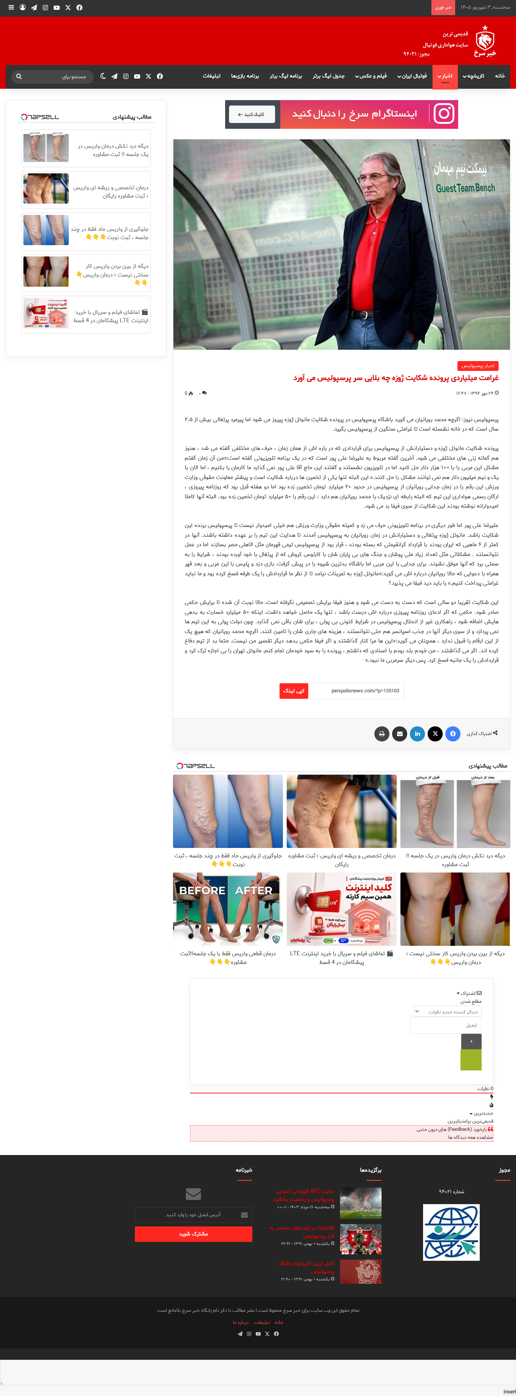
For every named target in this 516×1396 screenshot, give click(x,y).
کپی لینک (293, 691)
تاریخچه (475, 76)
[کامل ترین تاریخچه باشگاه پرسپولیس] (361, 1272)
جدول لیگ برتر (329, 76)
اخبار (447, 76)
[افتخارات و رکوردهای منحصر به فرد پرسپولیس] (361, 1239)
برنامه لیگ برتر (286, 76)
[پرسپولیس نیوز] (456, 40)
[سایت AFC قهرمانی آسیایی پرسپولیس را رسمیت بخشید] (361, 1203)
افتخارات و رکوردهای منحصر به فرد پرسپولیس (301, 1232)
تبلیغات (212, 76)
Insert (510, 1392)
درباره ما (241, 1323)
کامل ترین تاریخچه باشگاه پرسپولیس (306, 1267)
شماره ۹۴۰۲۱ (451, 1192)
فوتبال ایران (414, 76)
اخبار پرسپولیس (478, 366)
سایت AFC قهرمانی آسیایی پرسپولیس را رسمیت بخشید (303, 1195)
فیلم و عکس (373, 76)
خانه (500, 76)
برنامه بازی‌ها (245, 76)
